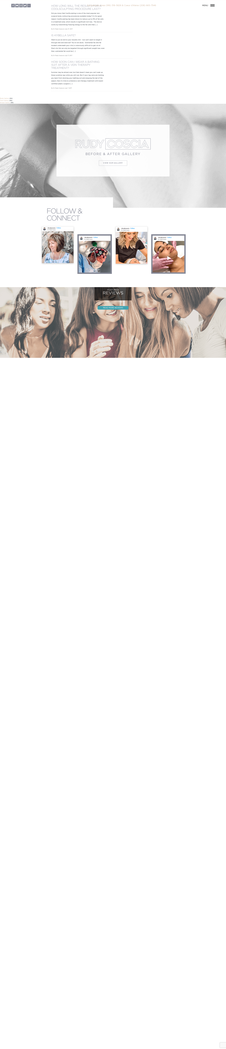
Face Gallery (4, 100)
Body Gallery (4, 98)
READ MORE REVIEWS (113, 308)
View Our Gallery (113, 163)
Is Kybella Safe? (63, 35)
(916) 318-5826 (113, 5)
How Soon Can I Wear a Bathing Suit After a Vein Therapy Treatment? (75, 65)
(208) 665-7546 (147, 5)
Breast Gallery (5, 102)
